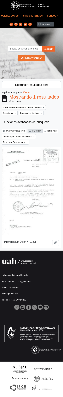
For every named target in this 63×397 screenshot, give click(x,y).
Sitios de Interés (33, 16)
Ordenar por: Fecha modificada (18, 136)
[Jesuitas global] (43, 378)
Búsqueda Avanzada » (31, 58)
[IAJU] (42, 369)
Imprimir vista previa (15, 131)
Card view (36, 131)
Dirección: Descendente (14, 142)
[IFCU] (18, 387)
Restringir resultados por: (31, 84)
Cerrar (26, 92)
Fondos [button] (52, 16)
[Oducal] (42, 387)
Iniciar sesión (44, 24)
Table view (51, 131)
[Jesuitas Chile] (19, 378)
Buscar (48, 48)
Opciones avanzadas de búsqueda (26, 122)
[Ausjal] (19, 369)
